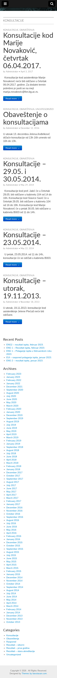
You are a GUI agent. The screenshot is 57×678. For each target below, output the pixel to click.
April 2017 (11, 494)
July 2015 (11, 555)
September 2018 (14, 447)
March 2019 (12, 437)
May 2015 (11, 561)
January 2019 (13, 443)
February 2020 (13, 409)
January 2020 (13, 412)
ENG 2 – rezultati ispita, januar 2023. (24, 360)
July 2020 (11, 396)
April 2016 (11, 533)
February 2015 (13, 571)
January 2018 (13, 469)
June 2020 (11, 399)
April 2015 (11, 564)
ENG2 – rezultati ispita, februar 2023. (25, 344)
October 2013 (13, 622)
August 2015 (12, 552)
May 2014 (11, 599)
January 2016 (13, 539)
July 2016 (11, 523)
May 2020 (11, 402)
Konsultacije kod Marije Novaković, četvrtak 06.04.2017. (28, 51)
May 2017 (11, 491)
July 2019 (11, 425)
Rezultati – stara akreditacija (20, 651)
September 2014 (14, 587)
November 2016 (14, 510)
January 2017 (13, 504)
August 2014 (12, 590)
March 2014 (12, 606)
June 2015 (11, 558)
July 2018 (11, 453)
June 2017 (11, 488)
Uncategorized (44, 109)
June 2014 (11, 596)
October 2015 (13, 545)
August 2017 (12, 482)
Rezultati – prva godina (17, 648)
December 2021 (14, 386)
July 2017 (11, 485)
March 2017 (12, 498)
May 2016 (11, 530)
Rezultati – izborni (15, 645)
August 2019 (12, 421)
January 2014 (13, 612)
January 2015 (13, 574)
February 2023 (13, 374)
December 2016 (14, 507)
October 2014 (13, 583)
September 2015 (14, 549)
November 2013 (14, 619)
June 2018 (11, 456)
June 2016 (11, 526)
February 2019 (13, 440)
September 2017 (14, 479)
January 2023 (13, 377)
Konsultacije (10, 30)
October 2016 (13, 514)
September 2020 (14, 389)
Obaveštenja (26, 30)
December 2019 (14, 415)
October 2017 (13, 475)
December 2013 (14, 615)
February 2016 (13, 536)
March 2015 (12, 568)
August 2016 (12, 520)
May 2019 (11, 431)
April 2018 (11, 459)
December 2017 (14, 472)
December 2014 (14, 577)
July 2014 (11, 593)
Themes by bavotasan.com (34, 673)
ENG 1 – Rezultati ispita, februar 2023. (25, 347)
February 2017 (13, 501)
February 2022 (13, 380)
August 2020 (12, 393)
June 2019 (11, 428)
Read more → (13, 98)
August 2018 (12, 450)
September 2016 (14, 517)
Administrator (12, 72)
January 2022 (13, 383)
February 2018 (13, 466)
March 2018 (12, 463)
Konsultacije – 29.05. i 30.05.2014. (24, 172)
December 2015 (14, 542)
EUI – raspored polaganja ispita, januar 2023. (29, 357)
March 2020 (12, 405)
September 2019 (14, 418)
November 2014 (14, 580)
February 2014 (13, 609)
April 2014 (11, 603)
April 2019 (11, 434)
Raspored (11, 641)
